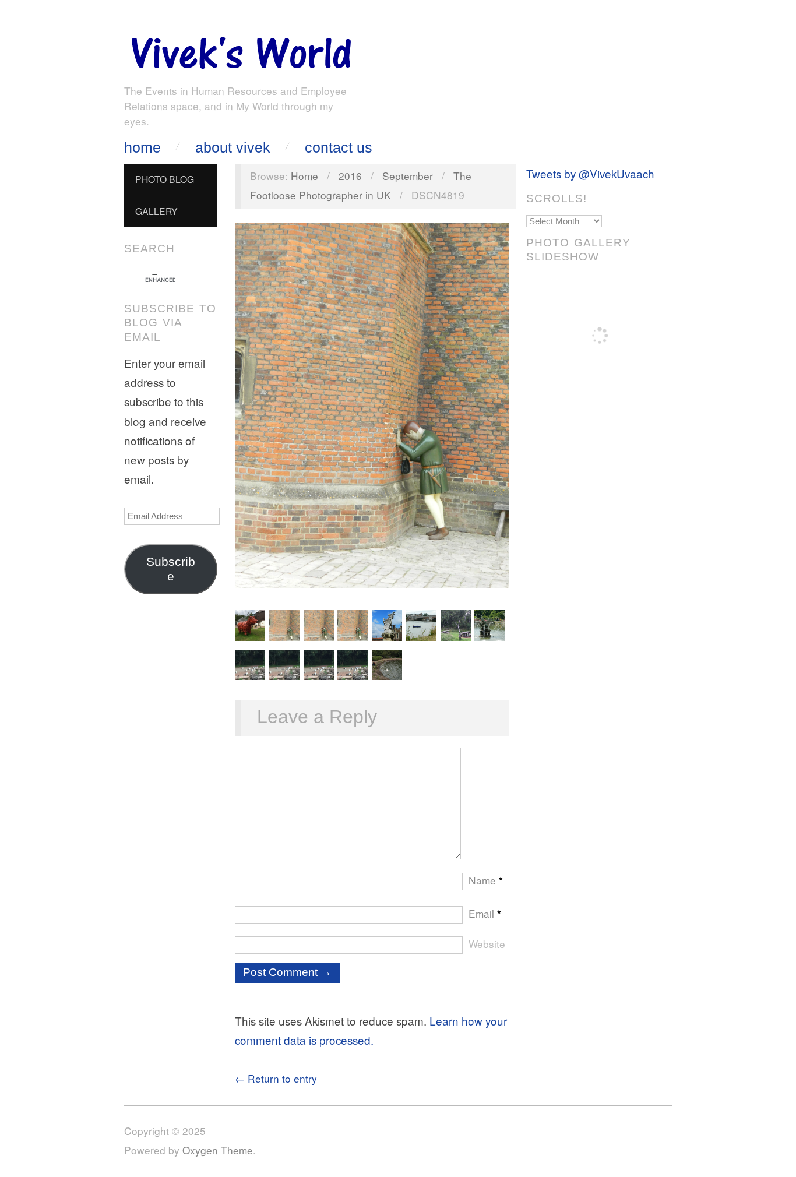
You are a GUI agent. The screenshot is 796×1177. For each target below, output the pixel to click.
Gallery (156, 211)
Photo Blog (164, 178)
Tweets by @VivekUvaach (590, 173)
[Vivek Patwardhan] (240, 49)
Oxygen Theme (217, 1150)
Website (487, 943)
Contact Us (338, 147)
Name (486, 880)
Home (142, 147)
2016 (350, 175)
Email (485, 913)
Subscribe (170, 569)
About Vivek (232, 147)
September (407, 175)
